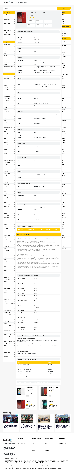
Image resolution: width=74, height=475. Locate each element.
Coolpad (64, 133)
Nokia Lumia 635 (7, 339)
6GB (63, 19)
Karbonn (64, 103)
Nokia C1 (5, 118)
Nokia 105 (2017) (7, 277)
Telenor (63, 186)
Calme (63, 167)
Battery (5, 64)
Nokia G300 (6, 142)
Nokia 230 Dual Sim (7, 294)
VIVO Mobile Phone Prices (49, 460)
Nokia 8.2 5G (6, 202)
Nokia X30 (6, 171)
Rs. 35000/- (64, 31)
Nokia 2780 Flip (7, 173)
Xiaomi (63, 215)
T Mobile (64, 107)
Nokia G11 (5, 149)
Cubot (63, 67)
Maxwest (64, 122)
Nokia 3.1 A (6, 87)
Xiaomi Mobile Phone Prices (62, 460)
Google (63, 213)
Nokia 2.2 (5, 94)
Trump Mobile (65, 41)
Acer (63, 72)
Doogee (63, 65)
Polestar (64, 56)
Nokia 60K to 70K (7, 32)
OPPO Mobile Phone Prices (37, 460)
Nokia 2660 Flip (7, 162)
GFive (63, 171)
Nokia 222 (5, 301)
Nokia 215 (5, 308)
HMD (63, 58)
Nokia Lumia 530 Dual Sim (9, 325)
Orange (63, 118)
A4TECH (63, 219)
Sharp (63, 109)
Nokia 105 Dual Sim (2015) (9, 303)
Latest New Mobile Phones (39, 462)
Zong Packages (20, 448)
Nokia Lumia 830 (7, 319)
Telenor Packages (21, 443)
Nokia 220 (6, 354)
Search (64, 8)
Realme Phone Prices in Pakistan (34, 461)
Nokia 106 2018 (6, 213)
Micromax (64, 120)
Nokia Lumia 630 (7, 343)
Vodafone (64, 91)
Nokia (63, 208)
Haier (63, 197)
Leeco (63, 125)
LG (62, 182)
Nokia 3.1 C (6, 91)
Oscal (63, 52)
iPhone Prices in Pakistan (25, 460)
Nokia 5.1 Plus (6, 189)
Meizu (63, 184)
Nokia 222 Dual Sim (7, 299)
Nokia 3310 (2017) (7, 288)
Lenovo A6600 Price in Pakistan (53, 388)
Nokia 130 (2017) (7, 279)
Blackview (64, 50)
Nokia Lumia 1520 (7, 361)
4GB (63, 17)
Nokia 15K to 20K (7, 17)
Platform (5, 55)
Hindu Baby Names (62, 445)
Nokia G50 (6, 133)
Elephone (64, 100)
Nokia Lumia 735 (7, 317)
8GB (63, 21)
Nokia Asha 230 (7, 352)
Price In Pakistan (7, 44)
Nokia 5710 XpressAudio (8, 160)
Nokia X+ (5, 347)
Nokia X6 (5, 226)
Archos (63, 131)
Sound (5, 68)
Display (5, 53)
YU (62, 178)
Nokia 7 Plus (6, 182)
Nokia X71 (5, 83)
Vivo (63, 235)
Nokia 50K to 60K (7, 30)
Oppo (63, 246)
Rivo (63, 195)
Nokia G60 (6, 167)
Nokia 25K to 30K (7, 23)
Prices (12, 2)
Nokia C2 (5, 195)
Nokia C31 (5, 169)
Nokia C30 (6, 136)
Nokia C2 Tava (6, 233)
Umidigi (63, 54)
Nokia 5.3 (5, 193)
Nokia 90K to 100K (7, 39)
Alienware (64, 80)
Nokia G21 (5, 147)
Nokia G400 (6, 164)
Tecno (63, 237)
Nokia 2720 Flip (7, 98)
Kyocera (64, 47)
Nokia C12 (5, 175)
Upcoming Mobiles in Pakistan (26, 462)
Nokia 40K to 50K (7, 28)
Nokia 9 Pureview (7, 246)
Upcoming (17, 2)
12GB (63, 23)
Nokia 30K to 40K (7, 25)
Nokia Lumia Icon (7, 356)
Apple (63, 224)
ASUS (63, 226)
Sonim (63, 43)
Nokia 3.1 (5, 259)
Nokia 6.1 (5, 266)
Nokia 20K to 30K (7, 21)
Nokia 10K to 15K (7, 14)
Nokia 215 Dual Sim (7, 310)
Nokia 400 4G (6, 197)
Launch (5, 46)
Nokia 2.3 (5, 116)
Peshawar (33, 445)
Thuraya (64, 45)
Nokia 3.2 (5, 248)
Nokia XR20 (6, 131)
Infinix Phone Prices (9, 461)
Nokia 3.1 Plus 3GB (7, 253)
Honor (63, 242)
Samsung (64, 248)
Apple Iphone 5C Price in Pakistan (30, 388)
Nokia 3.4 (5, 138)
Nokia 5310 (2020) (7, 242)
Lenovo (63, 233)
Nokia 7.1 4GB (6, 180)
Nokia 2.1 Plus (6, 215)
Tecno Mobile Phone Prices (20, 461)
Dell (63, 228)
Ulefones (64, 89)
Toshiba (63, 87)
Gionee (63, 140)
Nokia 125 (5, 237)
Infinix (63, 239)
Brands (21, 2)
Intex (63, 147)
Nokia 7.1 (5, 255)
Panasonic (64, 116)
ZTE (63, 98)
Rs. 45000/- (64, 33)
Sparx (63, 76)
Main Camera (6, 60)
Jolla (63, 149)
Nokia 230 (6, 297)
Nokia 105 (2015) (7, 306)
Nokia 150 (5, 290)
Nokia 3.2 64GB (7, 80)
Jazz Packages (20, 441)
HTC (63, 191)
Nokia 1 (5, 268)
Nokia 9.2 (5, 200)
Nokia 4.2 (5, 85)
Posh (63, 114)
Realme (63, 244)
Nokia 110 (5, 105)
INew (63, 162)
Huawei (63, 211)
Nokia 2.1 (5, 224)
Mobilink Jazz (64, 200)
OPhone (64, 164)
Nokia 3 (5, 281)
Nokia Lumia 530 (7, 328)
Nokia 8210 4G (6, 158)
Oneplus (64, 217)
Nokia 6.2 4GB (6, 111)
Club (63, 173)
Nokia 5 (5, 283)
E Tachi (63, 85)
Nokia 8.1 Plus (6, 211)
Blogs (25, 2)
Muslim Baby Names (62, 441)
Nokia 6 (5, 186)
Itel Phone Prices (46, 461)
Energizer (64, 136)
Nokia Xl (5, 345)
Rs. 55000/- (64, 35)
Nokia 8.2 (5, 109)
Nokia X (5, 350)
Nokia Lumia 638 (7, 312)
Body (5, 51)
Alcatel (63, 189)
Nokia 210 (5, 208)
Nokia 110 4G (6, 122)
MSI (63, 83)
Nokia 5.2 (5, 120)
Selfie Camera (6, 62)
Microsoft (64, 193)
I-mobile (64, 142)
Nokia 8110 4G (6, 261)
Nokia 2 (5, 272)
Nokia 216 (5, 292)
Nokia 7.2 (5, 103)
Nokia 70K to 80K (7, 34)
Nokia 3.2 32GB (6, 78)
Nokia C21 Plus (6, 151)
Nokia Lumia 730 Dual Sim (9, 314)
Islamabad (33, 450)
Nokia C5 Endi (6, 228)
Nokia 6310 (6, 129)
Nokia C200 (6, 144)
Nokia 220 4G (6, 206)
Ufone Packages (20, 445)
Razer (63, 202)
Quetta (32, 448)
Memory (5, 57)
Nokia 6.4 (5, 125)
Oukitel (63, 63)
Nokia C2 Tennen (7, 230)
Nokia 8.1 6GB (6, 250)
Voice (63, 160)
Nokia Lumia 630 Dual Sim (9, 341)
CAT (63, 78)
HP (62, 230)
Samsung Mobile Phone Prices (12, 460)
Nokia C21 (5, 153)
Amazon (64, 127)
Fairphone (64, 69)
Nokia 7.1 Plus (6, 219)
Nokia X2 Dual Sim (7, 330)
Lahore (32, 443)
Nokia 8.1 (5, 178)
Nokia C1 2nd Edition (8, 127)
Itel (62, 129)
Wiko (63, 61)
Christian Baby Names (62, 443)
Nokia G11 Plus (6, 155)
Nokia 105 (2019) (7, 244)
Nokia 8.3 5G (6, 191)
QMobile (64, 180)
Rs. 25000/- (64, 29)
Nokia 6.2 (5, 114)
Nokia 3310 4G (6, 270)
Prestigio (64, 111)
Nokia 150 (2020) (7, 235)
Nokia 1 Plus (6, 76)
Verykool (64, 94)
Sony (63, 204)
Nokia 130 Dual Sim (7, 321)
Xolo (63, 96)
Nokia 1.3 (5, 239)
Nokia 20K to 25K (7, 19)
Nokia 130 (5, 323)
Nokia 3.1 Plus (6, 217)
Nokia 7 (5, 275)
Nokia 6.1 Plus (6, 184)
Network (5, 49)
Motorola (64, 155)
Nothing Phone (65, 74)
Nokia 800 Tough (7, 96)
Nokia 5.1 (5, 222)
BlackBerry (64, 158)
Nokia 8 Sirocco (7, 264)
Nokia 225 (5, 332)
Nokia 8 (5, 107)
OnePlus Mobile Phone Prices (56, 461)
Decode (63, 153)
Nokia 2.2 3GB (6, 89)
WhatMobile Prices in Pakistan (12, 462)
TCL (63, 105)
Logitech (64, 222)
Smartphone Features (8, 66)
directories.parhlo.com (30, 472)
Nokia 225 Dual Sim (7, 334)
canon (63, 206)
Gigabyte (64, 138)
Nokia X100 (6, 140)
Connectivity (6, 71)
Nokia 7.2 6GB (6, 100)
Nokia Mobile (36, 39)
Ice (62, 144)
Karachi (32, 441)
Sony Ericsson (65, 175)
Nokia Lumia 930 (7, 336)
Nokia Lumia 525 (7, 358)
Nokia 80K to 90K (7, 36)
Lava (63, 151)
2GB (63, 14)
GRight (63, 169)
